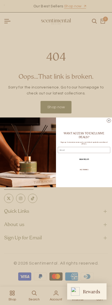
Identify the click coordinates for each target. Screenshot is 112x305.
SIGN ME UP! (84, 159)
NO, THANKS (84, 169)
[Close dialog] (109, 121)
